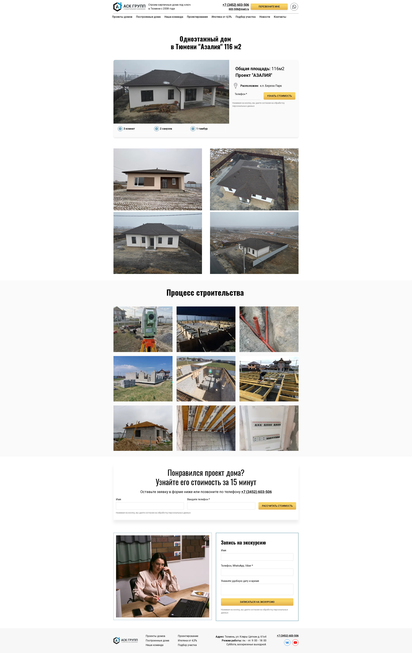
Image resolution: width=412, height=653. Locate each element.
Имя (118, 499)
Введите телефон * (198, 499)
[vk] (287, 642)
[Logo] (129, 7)
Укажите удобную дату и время (240, 581)
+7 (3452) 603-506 (236, 5)
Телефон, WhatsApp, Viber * (237, 565)
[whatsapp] (294, 7)
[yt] (295, 642)
